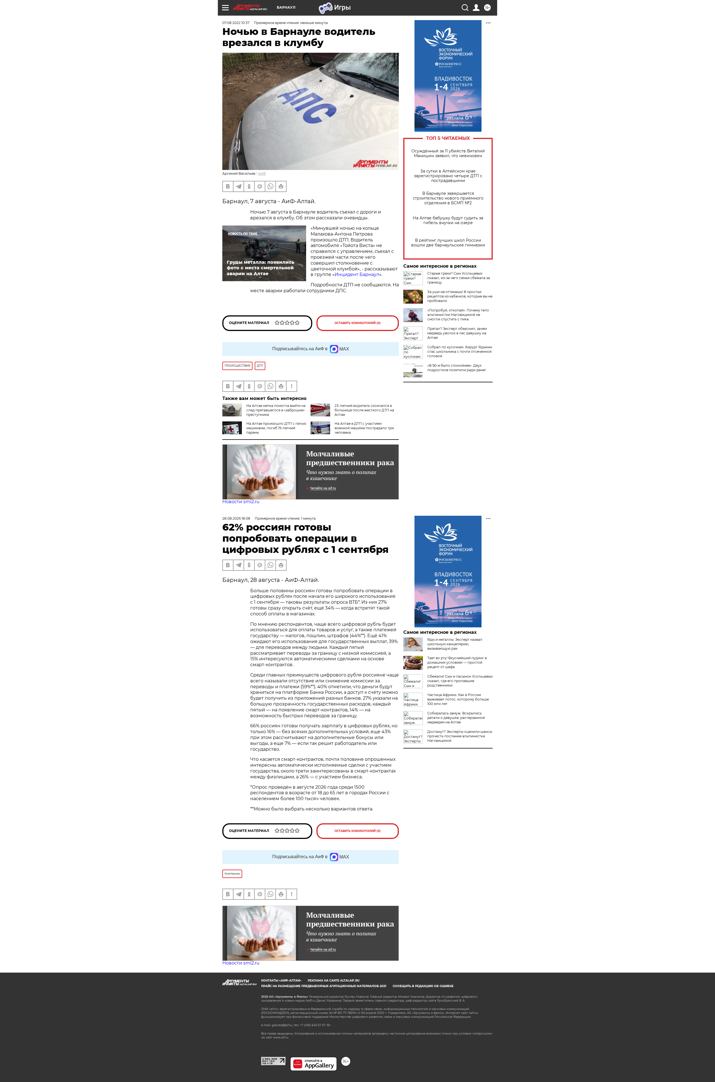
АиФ (262, 173)
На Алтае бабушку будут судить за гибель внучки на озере (448, 220)
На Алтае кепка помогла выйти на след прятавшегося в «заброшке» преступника (276, 410)
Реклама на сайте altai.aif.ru (333, 980)
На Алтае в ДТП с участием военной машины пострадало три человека (364, 428)
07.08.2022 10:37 (235, 23)
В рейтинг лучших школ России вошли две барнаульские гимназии (448, 243)
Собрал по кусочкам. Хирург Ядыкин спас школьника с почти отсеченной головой (459, 351)
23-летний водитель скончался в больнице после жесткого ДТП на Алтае (364, 410)
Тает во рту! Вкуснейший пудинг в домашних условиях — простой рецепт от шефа (457, 662)
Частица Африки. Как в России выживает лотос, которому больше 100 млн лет (458, 699)
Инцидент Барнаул (357, 274)
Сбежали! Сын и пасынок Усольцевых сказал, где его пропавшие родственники (460, 680)
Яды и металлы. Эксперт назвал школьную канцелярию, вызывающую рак (454, 644)
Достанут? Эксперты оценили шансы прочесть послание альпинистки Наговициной (459, 736)
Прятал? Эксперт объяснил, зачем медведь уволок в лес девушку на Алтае (457, 333)
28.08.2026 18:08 (236, 518)
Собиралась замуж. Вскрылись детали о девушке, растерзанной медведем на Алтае (456, 717)
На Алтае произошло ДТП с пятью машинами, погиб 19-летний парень (276, 428)
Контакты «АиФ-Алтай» (281, 980)
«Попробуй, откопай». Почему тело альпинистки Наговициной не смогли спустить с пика (458, 314)
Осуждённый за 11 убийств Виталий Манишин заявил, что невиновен (448, 153)
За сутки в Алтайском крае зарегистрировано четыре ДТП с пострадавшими (448, 176)
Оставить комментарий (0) (358, 323)
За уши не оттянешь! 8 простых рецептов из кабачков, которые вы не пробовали (459, 296)
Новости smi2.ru (240, 501)
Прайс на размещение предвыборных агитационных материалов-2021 (323, 986)
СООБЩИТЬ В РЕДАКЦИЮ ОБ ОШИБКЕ (423, 986)
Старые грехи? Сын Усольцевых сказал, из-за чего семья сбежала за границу (458, 277)
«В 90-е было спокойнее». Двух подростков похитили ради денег (456, 367)
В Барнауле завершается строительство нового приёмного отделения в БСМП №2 (448, 198)
